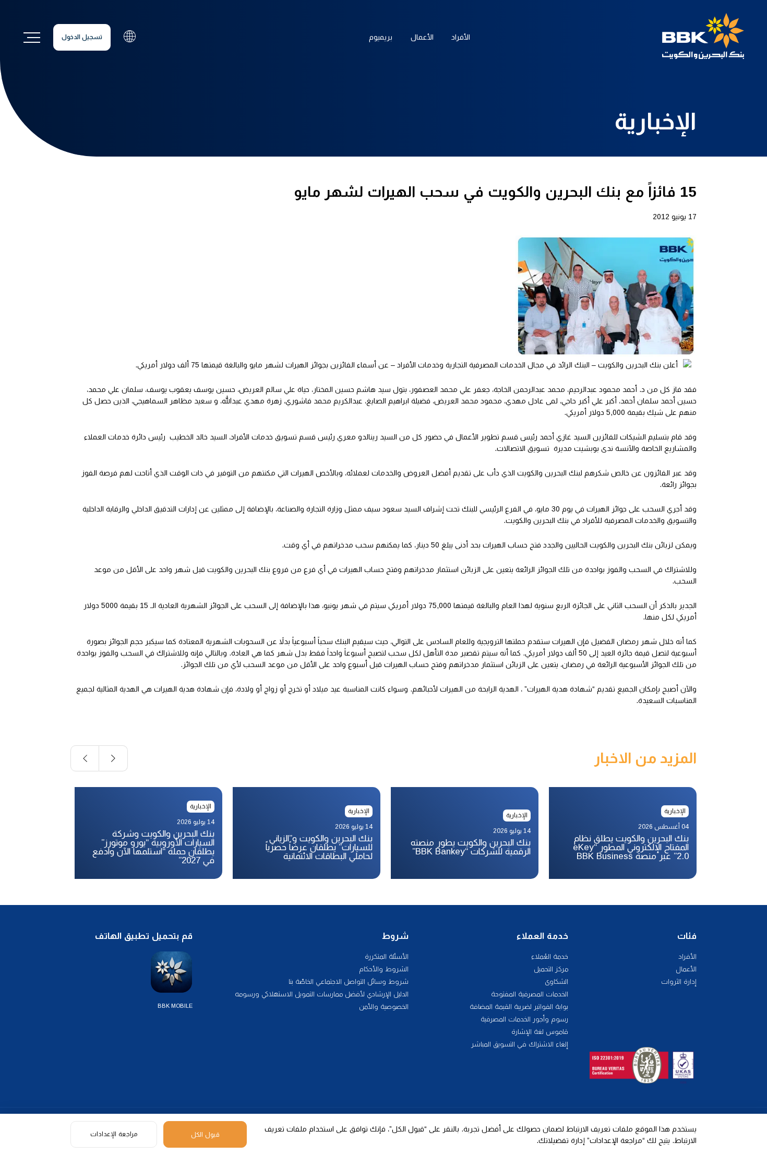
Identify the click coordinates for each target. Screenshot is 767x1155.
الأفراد (460, 37)
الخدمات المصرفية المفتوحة (529, 994)
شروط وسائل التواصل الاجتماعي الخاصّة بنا (349, 981)
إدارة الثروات (679, 981)
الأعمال (422, 37)
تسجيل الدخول (82, 37)
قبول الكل (205, 1134)
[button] (113, 758)
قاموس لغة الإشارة (539, 1031)
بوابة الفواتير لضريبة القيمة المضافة (519, 1006)
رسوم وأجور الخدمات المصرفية (524, 1019)
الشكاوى (556, 981)
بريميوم (380, 37)
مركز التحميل (551, 969)
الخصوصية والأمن (384, 1006)
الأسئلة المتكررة (387, 956)
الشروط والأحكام (384, 969)
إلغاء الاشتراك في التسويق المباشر (519, 1044)
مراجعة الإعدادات (113, 1134)
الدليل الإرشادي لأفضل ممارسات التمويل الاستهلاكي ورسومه (322, 994)
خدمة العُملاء (549, 956)
